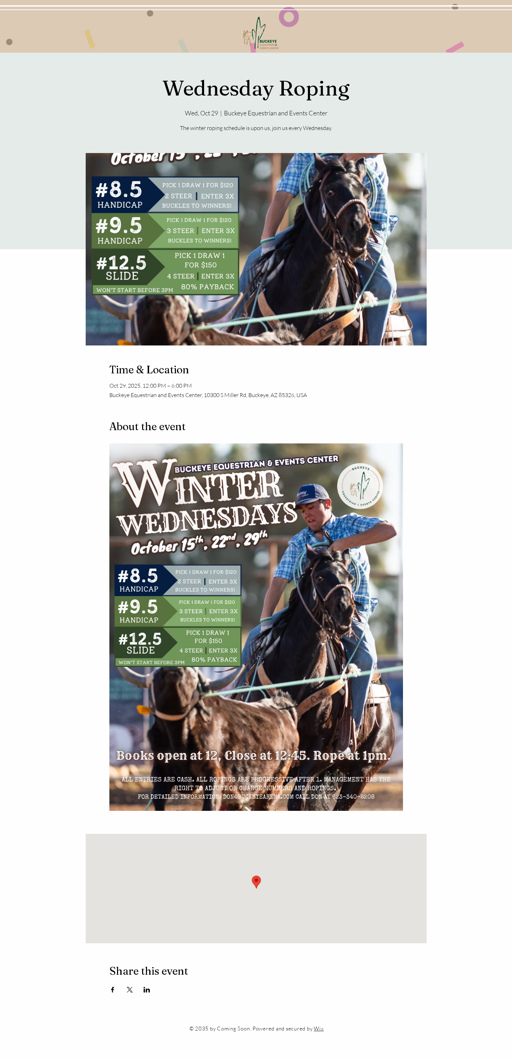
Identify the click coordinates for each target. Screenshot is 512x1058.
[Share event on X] (129, 989)
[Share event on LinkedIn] (146, 989)
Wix (319, 1028)
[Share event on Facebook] (112, 989)
